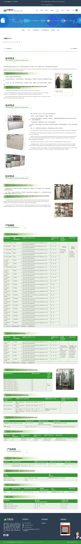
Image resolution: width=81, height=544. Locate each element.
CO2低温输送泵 (35, 30)
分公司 (73, 10)
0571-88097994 (27, 523)
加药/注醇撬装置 (45, 30)
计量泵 (28, 30)
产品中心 (57, 10)
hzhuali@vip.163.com (48, 4)
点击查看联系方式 (31, 326)
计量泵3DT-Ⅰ (75, 48)
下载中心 (62, 10)
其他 (58, 30)
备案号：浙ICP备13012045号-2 (72, 542)
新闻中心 (47, 10)
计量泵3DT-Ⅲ (9, 48)
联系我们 (68, 10)
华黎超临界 (43, 523)
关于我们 (41, 10)
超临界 (23, 30)
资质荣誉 (52, 10)
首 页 (37, 10)
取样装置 (53, 30)
